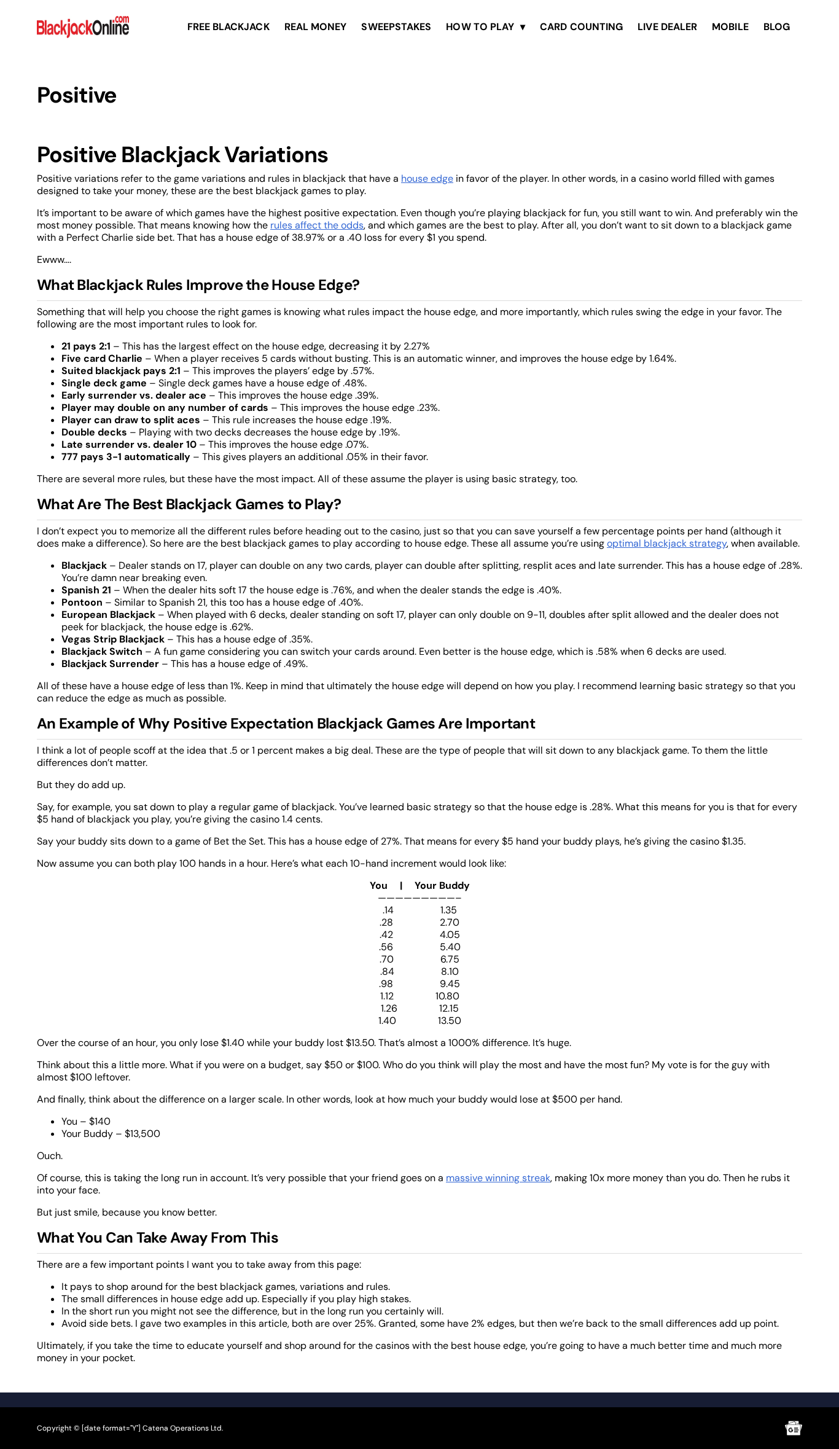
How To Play (480, 26)
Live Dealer (667, 26)
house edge (427, 178)
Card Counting (581, 26)
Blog (776, 26)
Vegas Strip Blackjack (113, 639)
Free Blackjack (228, 26)
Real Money (315, 26)
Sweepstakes (396, 26)
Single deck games (200, 383)
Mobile (730, 26)
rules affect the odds (317, 225)
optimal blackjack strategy (667, 543)
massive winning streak (498, 1177)
